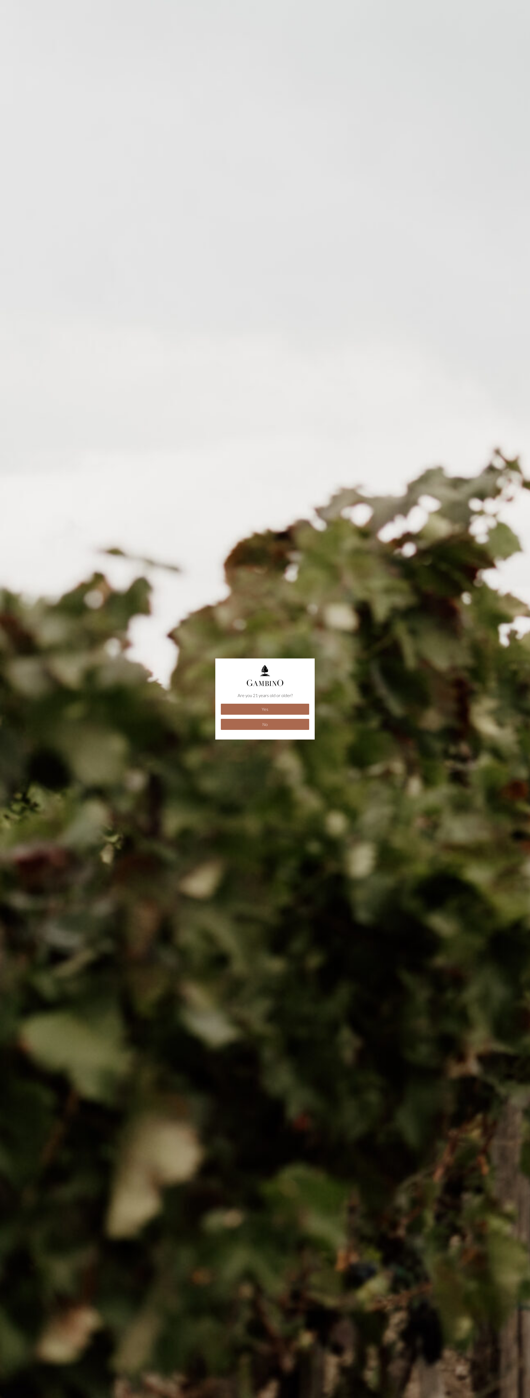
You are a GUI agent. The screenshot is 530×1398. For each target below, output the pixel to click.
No (265, 724)
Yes (265, 709)
